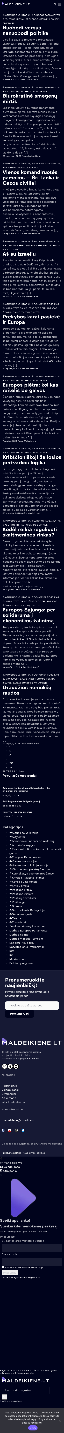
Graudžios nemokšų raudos (27, 690)
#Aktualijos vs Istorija (16, 15)
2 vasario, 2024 (11, 80)
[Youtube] (9, 1130)
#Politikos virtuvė (36, 19)
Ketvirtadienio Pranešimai (26, 946)
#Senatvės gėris (20, 914)
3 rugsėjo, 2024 (11, 795)
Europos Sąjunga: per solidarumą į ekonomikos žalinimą (29, 615)
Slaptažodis (10, 1254)
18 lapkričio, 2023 (12, 234)
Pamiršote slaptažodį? (31, 1267)
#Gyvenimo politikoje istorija (21, 168)
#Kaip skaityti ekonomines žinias (31, 873)
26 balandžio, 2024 (13, 806)
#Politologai (11, 249)
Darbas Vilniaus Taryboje (26, 938)
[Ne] (59, 1420)
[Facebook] (3, 1130)
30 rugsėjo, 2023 (12, 513)
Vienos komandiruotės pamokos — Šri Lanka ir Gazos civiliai (31, 177)
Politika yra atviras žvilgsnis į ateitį (21, 801)
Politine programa (21, 963)
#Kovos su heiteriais (23, 881)
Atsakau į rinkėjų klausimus (27, 926)
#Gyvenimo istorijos (23, 861)
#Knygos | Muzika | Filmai (26, 877)
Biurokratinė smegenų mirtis (30, 98)
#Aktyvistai (38, 241)
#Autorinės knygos (22, 845)
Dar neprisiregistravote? (21, 1277)
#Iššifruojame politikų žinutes (21, 312)
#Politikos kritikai (13, 19)
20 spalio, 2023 (11, 369)
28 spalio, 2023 (11, 296)
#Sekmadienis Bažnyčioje (27, 910)
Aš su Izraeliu (19, 254)
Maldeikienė (17, 959)
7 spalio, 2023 (10, 441)
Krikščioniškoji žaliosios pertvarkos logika (32, 460)
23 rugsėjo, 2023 (11, 589)
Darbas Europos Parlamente (30, 683)
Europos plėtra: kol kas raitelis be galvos (30, 387)
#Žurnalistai (17, 922)
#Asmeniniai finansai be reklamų (31, 841)
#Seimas (15, 906)
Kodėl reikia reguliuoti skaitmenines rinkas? (30, 532)
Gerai (33, 1428)
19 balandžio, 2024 (12, 816)
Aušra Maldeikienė (28, 80)
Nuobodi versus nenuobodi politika (25, 30)
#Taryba (15, 918)
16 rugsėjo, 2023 (11, 667)
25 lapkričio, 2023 (12, 156)
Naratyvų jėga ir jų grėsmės (17, 812)
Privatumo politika (24, 1373)
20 (11, 763)
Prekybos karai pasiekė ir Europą (31, 319)
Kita (11, 951)
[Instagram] (16, 1130)
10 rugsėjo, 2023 (11, 743)
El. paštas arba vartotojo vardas (23, 1240)
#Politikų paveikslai (22, 898)
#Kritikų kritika (28, 245)
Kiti (11, 955)
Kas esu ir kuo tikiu (21, 942)
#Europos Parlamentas (46, 15)
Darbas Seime (19, 934)
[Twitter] (23, 1130)
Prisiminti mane (12, 1267)
